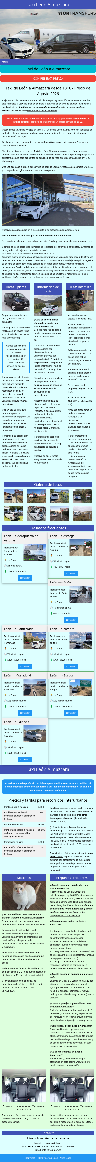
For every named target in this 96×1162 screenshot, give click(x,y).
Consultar (25, 578)
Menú (5, 62)
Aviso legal (65, 1158)
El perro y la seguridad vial (29, 975)
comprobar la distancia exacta (42, 110)
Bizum (16, 369)
